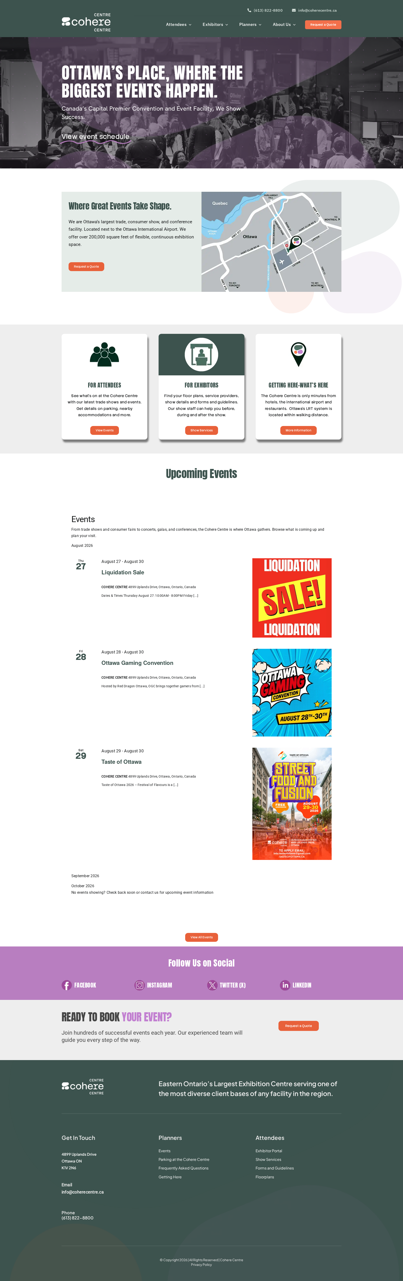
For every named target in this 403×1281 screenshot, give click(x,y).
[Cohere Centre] (95, 20)
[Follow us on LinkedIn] (310, 987)
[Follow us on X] (238, 987)
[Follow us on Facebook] (92, 987)
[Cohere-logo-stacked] (83, 1080)
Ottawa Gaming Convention (137, 663)
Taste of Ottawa (121, 761)
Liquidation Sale (122, 572)
